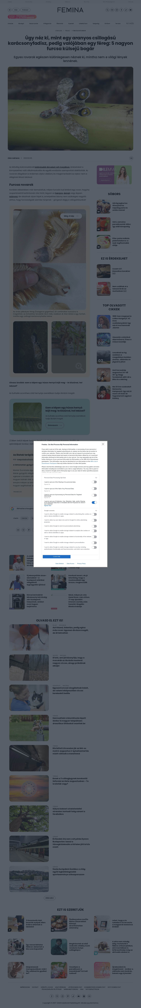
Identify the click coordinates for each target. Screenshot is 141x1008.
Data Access (70, 563)
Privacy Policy (81, 563)
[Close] (104, 445)
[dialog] (70, 504)
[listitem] (70, 478)
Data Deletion (60, 563)
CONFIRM (56, 556)
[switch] (94, 482)
